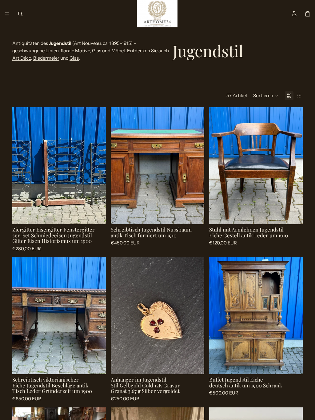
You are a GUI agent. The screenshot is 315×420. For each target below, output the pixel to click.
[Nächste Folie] (96, 165)
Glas (74, 58)
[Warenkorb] (307, 14)
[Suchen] (20, 14)
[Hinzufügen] (96, 214)
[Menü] (7, 14)
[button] (266, 95)
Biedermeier (46, 58)
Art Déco (21, 58)
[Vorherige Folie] (21, 165)
